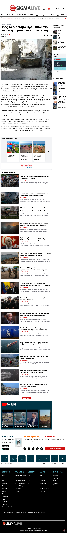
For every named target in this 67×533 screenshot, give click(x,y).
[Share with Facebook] (44, 35)
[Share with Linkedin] (51, 35)
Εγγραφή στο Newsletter (55, 448)
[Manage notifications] (64, 530)
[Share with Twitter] (48, 35)
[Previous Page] (4, 152)
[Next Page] (48, 152)
